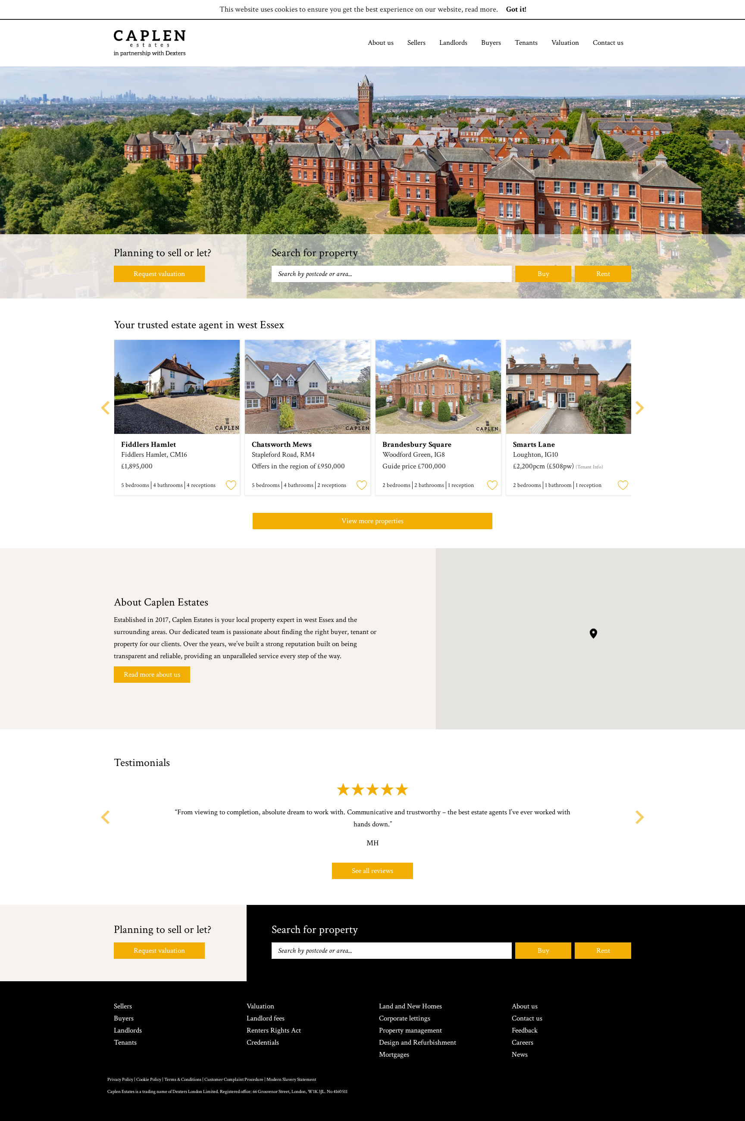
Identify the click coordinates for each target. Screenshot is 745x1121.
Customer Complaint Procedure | (235, 1080)
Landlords (453, 42)
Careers (522, 1042)
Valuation (565, 42)
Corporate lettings (404, 1018)
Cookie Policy (148, 1080)
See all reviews (372, 871)
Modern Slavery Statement (291, 1080)
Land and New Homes (410, 1006)
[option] (177, 418)
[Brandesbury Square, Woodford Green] (438, 387)
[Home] (149, 43)
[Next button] (639, 817)
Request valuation (159, 274)
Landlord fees (266, 1018)
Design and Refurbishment (417, 1042)
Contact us (608, 42)
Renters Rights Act (274, 1030)
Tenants (526, 42)
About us (381, 42)
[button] (593, 633)
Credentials (263, 1042)
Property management (410, 1030)
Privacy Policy (120, 1080)
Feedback (525, 1030)
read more (480, 9)
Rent (603, 274)
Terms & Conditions (182, 1080)
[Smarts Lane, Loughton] (569, 387)
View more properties (372, 521)
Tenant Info (589, 467)
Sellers (416, 42)
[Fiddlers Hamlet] (177, 387)
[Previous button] (105, 817)
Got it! (516, 9)
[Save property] (231, 485)
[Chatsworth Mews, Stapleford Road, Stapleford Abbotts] (307, 387)
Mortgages (394, 1054)
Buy (543, 274)
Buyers (491, 42)
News (520, 1054)
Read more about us (152, 674)
